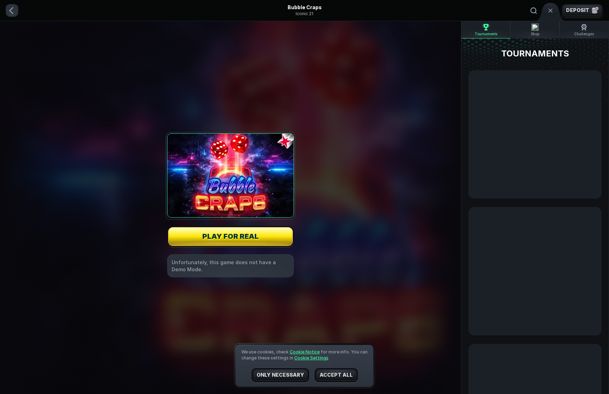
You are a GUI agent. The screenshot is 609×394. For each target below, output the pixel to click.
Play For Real (230, 236)
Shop (535, 34)
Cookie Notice (305, 351)
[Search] (533, 10)
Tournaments (486, 34)
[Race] (550, 10)
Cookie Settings (311, 358)
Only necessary (280, 375)
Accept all (336, 375)
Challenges (584, 34)
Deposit (577, 10)
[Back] (12, 10)
